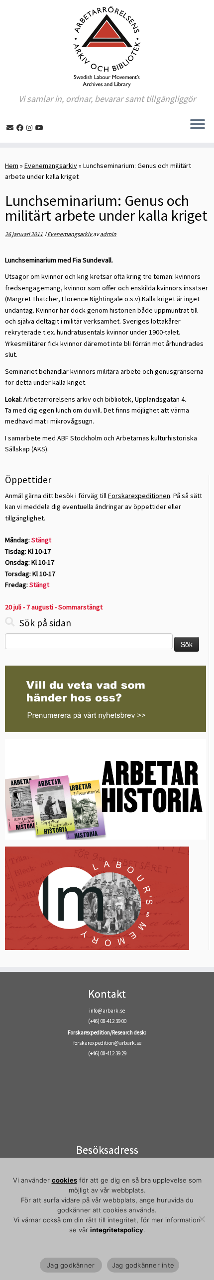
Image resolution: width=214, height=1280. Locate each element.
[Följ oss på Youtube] (40, 127)
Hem (11, 165)
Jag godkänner (71, 1265)
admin (108, 234)
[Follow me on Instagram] (30, 127)
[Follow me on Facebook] (21, 127)
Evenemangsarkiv (50, 165)
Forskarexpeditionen (139, 495)
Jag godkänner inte (143, 1265)
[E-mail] (11, 127)
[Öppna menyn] (197, 124)
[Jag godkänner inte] (202, 1219)
